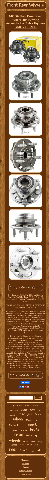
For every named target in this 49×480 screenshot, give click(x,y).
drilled (25, 441)
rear (13, 449)
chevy (40, 425)
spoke (14, 430)
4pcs (21, 444)
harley (40, 441)
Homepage (25, 460)
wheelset (35, 406)
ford (29, 414)
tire (36, 420)
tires (39, 410)
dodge (37, 445)
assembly (13, 415)
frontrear (17, 405)
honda (24, 450)
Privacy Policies (25, 471)
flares (29, 419)
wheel (18, 419)
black (32, 424)
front (19, 434)
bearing (31, 435)
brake (35, 429)
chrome (23, 425)
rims (32, 409)
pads (24, 409)
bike (39, 450)
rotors (14, 424)
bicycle (33, 441)
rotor (32, 451)
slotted (14, 445)
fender (38, 414)
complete (14, 410)
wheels (15, 440)
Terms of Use (26, 474)
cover (29, 444)
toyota (27, 406)
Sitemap (25, 464)
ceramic (23, 430)
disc (22, 414)
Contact (25, 467)
